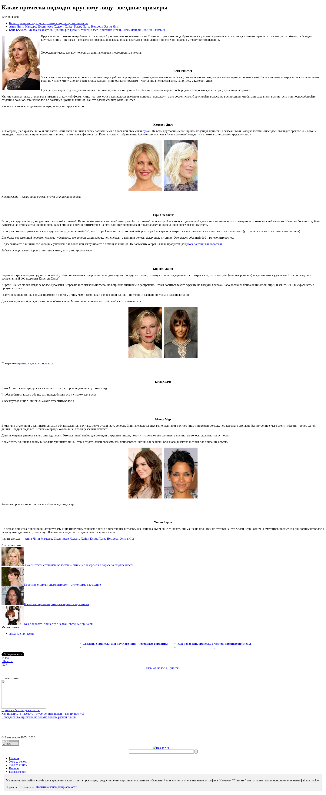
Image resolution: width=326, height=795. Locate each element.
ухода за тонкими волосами (204, 244)
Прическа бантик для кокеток (21, 710)
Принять (12, 787)
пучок (146, 131)
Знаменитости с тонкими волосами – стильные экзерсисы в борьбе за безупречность (78, 565)
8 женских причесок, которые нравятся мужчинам (56, 604)
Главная (151, 668)
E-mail (6, 657)
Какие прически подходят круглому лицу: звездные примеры (48, 23)
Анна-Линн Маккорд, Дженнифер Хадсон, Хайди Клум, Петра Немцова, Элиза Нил (63, 26)
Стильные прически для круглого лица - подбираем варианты (125, 643)
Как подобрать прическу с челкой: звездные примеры (58, 623)
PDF (5, 664)
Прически (174, 668)
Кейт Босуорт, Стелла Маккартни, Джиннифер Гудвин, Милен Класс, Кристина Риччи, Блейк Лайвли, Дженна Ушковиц (87, 29)
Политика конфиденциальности (56, 787)
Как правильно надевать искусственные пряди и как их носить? (43, 713)
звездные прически (21, 633)
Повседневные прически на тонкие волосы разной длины (39, 717)
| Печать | (7, 661)
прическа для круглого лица (35, 363)
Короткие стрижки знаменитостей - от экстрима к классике (62, 584)
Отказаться (27, 787)
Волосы (162, 668)
